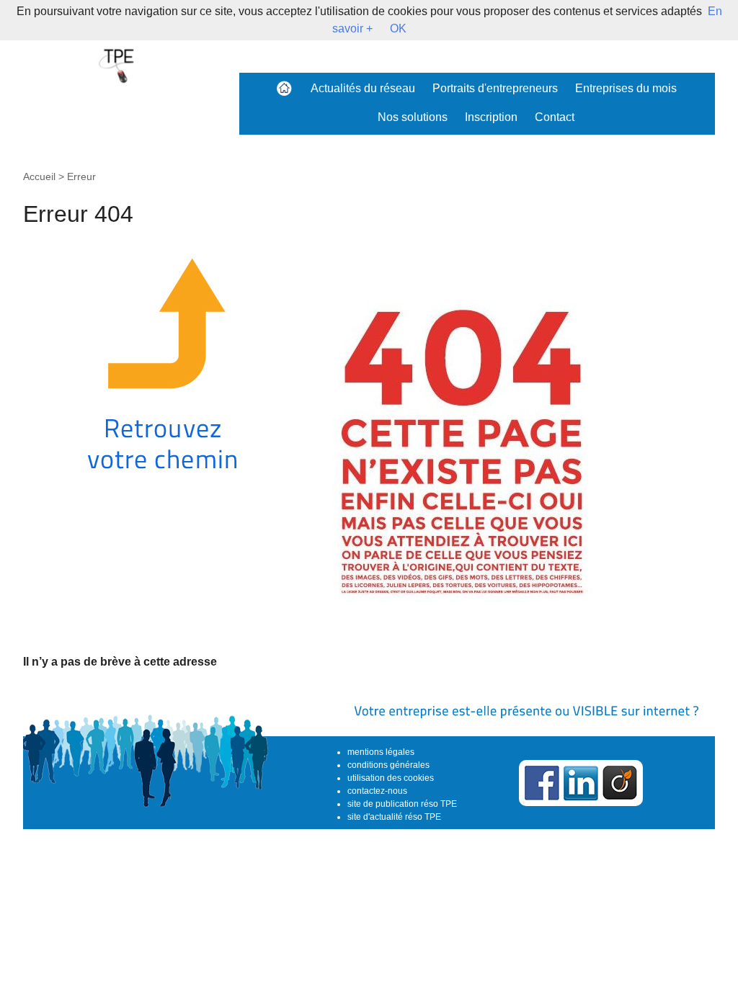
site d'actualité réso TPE (394, 817)
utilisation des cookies (390, 778)
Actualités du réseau (363, 88)
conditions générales (388, 765)
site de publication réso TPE (402, 804)
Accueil (39, 176)
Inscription (491, 117)
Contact (554, 117)
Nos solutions (413, 117)
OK (398, 28)
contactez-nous (377, 791)
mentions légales (380, 752)
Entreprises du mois (626, 88)
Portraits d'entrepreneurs (495, 88)
